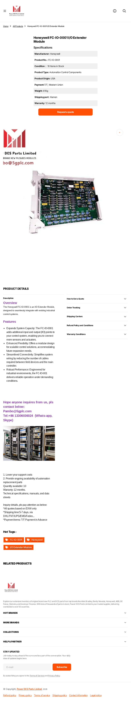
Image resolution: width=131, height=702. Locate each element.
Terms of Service (37, 675)
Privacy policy (25, 695)
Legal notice (95, 695)
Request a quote (65, 112)
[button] (4, 10)
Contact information (78, 695)
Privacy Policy (54, 675)
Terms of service (42, 695)
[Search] (124, 10)
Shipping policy (59, 695)
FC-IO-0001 (16, 539)
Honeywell (37, 539)
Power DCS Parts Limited (29, 689)
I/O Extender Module (21, 547)
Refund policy (9, 695)
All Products (18, 26)
